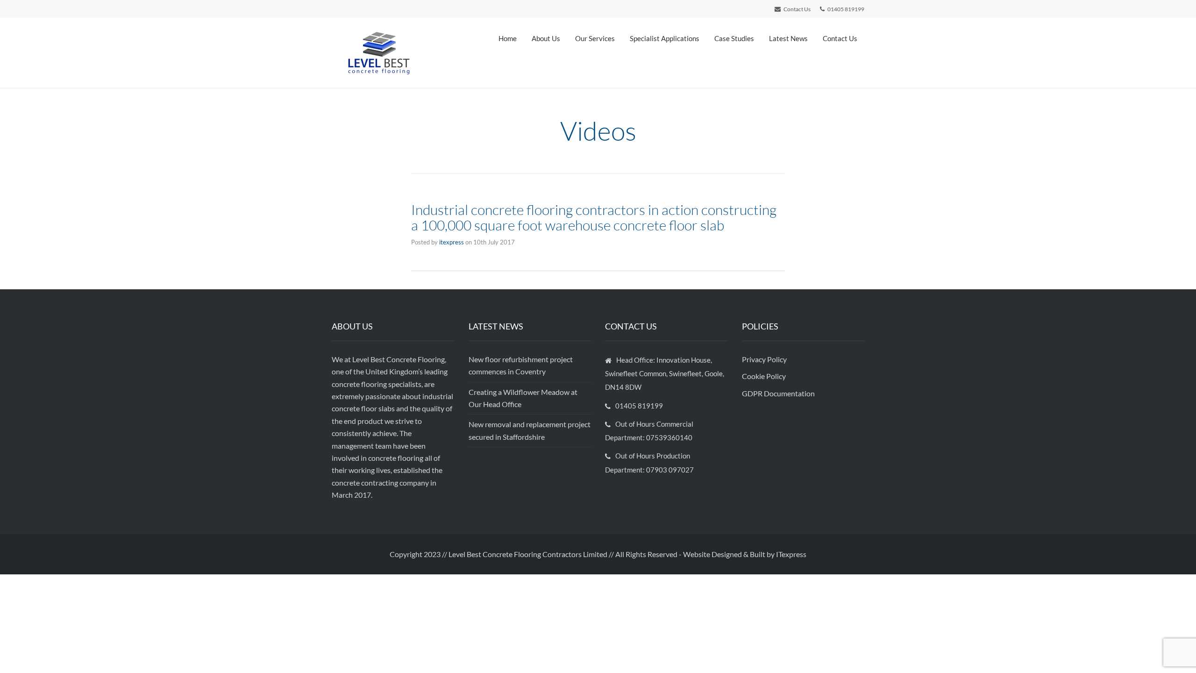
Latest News (788, 38)
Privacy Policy (765, 359)
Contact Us (840, 38)
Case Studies (734, 38)
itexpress (451, 242)
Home (507, 38)
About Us (546, 38)
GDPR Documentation (778, 393)
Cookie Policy (764, 376)
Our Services (595, 38)
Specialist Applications (664, 38)
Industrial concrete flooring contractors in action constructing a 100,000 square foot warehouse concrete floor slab (593, 217)
